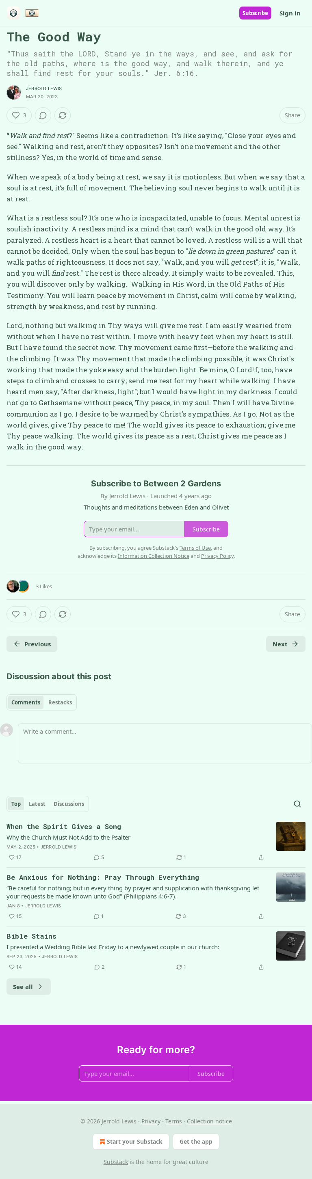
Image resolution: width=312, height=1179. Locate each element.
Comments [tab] (25, 702)
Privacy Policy (217, 555)
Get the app (196, 1141)
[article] (156, 842)
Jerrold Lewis (44, 88)
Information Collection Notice (153, 555)
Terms (173, 1121)
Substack (116, 1162)
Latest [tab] (37, 804)
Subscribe (255, 13)
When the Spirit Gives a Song (63, 826)
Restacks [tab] (60, 702)
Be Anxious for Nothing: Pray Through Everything (102, 877)
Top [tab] (16, 804)
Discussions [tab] (69, 804)
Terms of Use (195, 547)
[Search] (297, 804)
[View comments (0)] (43, 115)
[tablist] (41, 702)
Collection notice (209, 1121)
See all (23, 986)
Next (280, 644)
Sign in (290, 13)
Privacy (150, 1121)
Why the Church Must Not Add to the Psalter (68, 837)
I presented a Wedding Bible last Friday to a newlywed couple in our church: (112, 947)
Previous (37, 644)
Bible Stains (31, 936)
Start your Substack (134, 1141)
